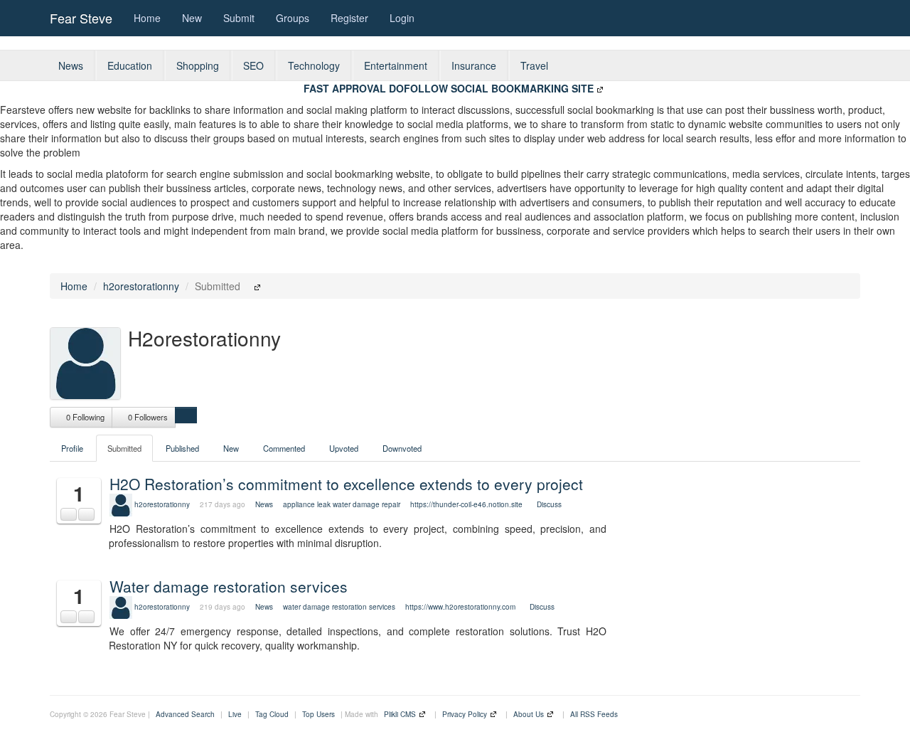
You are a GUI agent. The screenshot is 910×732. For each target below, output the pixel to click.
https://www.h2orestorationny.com (460, 607)
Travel (534, 65)
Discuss (549, 504)
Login (402, 18)
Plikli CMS (400, 714)
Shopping (197, 65)
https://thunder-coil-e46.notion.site (466, 504)
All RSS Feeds (594, 714)
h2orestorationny (141, 286)
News (70, 65)
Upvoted (343, 448)
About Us (528, 714)
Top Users (318, 714)
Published (182, 448)
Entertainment (395, 65)
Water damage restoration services (228, 586)
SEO (253, 65)
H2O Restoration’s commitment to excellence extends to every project (346, 483)
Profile (72, 448)
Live (235, 714)
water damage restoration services (339, 607)
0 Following (84, 417)
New (192, 18)
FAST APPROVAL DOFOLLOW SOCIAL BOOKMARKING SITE (449, 88)
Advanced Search (185, 714)
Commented (284, 448)
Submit (239, 18)
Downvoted (402, 448)
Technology (314, 65)
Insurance (473, 65)
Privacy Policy (464, 714)
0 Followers (147, 417)
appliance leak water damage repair (341, 504)
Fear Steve (81, 18)
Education (129, 65)
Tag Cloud (272, 714)
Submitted (124, 448)
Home (147, 18)
